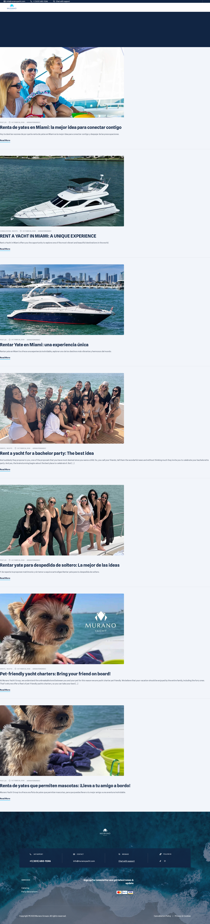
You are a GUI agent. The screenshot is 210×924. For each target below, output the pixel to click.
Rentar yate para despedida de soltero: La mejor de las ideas (60, 565)
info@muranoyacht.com (84, 861)
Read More (5, 140)
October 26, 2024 (17, 122)
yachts (15, 231)
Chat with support (126, 861)
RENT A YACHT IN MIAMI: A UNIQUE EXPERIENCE (48, 236)
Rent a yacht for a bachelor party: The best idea (47, 453)
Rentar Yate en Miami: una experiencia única (44, 344)
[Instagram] (165, 861)
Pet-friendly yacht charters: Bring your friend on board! (55, 673)
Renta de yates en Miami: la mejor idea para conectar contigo (61, 127)
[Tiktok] (160, 861)
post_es (3, 122)
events (2, 448)
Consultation (5, 231)
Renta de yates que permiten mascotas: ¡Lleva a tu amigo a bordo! (65, 785)
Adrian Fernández (33, 122)
